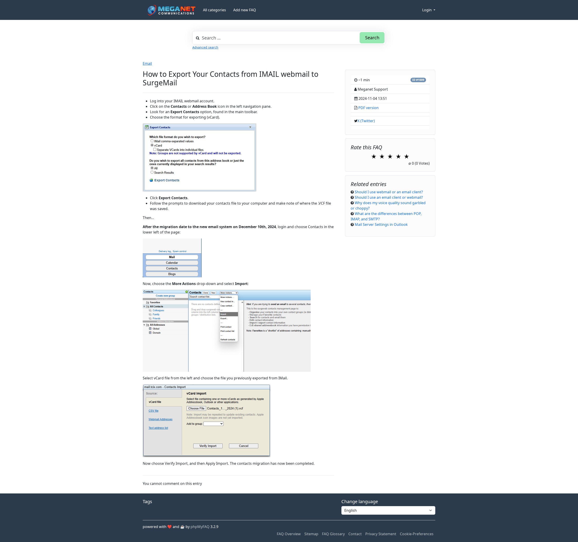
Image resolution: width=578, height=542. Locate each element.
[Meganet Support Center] (171, 10)
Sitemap (311, 533)
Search (372, 38)
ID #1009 (418, 80)
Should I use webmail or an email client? (389, 191)
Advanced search (205, 47)
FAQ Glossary (333, 533)
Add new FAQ (244, 9)
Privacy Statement (380, 533)
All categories (214, 9)
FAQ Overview (289, 533)
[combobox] (289, 37)
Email (147, 63)
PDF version (368, 107)
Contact (355, 533)
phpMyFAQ (200, 526)
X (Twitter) (366, 120)
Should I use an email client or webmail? (389, 197)
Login (427, 9)
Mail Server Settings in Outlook (381, 224)
